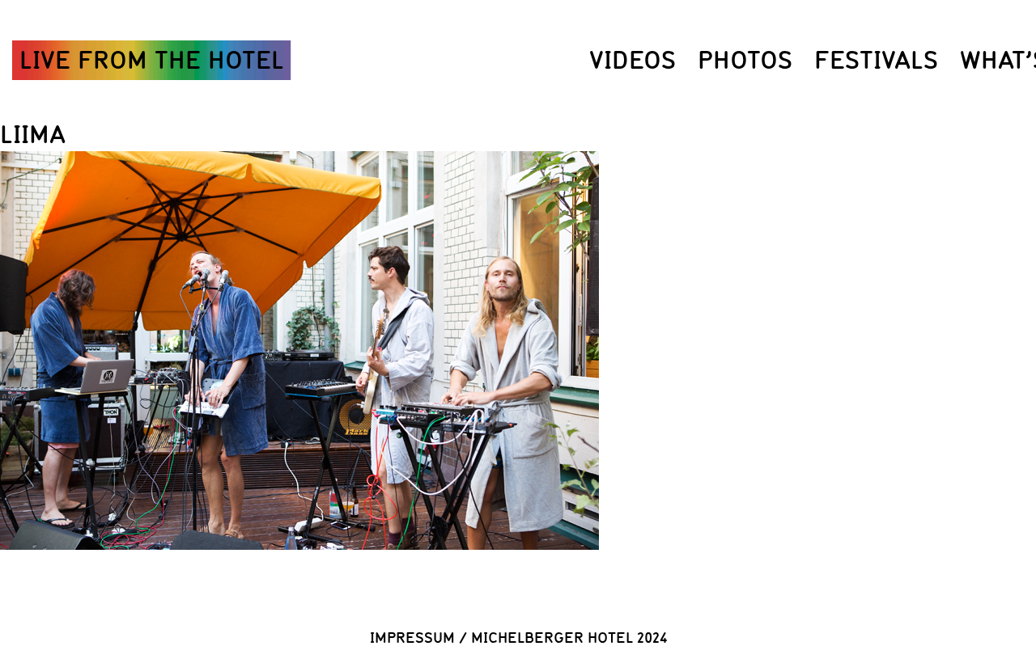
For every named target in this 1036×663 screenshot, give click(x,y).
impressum (412, 637)
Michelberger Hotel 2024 (569, 637)
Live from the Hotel (151, 59)
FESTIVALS (876, 59)
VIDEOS (632, 59)
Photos (745, 59)
